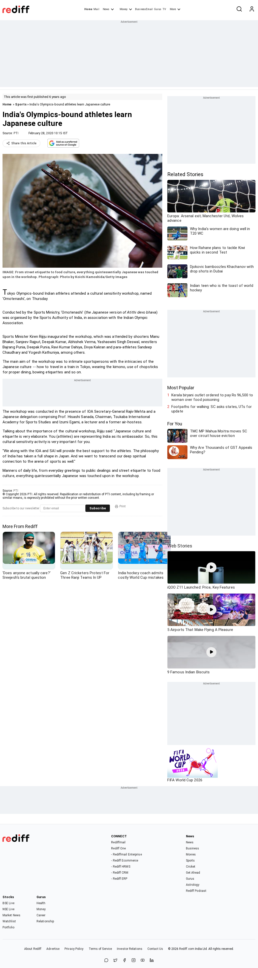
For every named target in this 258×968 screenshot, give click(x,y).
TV (164, 9)
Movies (191, 854)
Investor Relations (129, 949)
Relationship (45, 921)
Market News (11, 915)
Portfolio (8, 927)
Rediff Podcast (196, 891)
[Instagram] (134, 960)
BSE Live (8, 903)
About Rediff (32, 949)
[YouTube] (143, 960)
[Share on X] (115, 960)
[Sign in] (251, 9)
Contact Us (155, 949)
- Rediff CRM (119, 872)
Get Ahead (193, 872)
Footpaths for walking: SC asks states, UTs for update (211, 408)
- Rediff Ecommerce (124, 860)
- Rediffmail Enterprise (126, 854)
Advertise (52, 949)
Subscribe (97, 508)
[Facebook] (124, 960)
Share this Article (24, 143)
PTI (16, 133)
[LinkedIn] (152, 960)
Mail (96, 9)
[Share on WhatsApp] (106, 960)
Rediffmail (118, 842)
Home (88, 9)
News (106, 9)
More (173, 9)
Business (192, 848)
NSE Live (8, 909)
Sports (20, 104)
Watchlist (9, 921)
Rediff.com (186, 949)
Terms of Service (100, 949)
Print (122, 506)
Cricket (191, 866)
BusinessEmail (144, 9)
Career (41, 915)
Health (41, 903)
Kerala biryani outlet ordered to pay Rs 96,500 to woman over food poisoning (212, 397)
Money (123, 9)
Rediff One (118, 848)
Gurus (158, 9)
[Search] (239, 9)
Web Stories (179, 545)
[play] (211, 567)
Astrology (193, 885)
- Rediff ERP (119, 878)
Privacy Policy (73, 949)
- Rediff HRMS (120, 866)
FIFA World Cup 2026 (184, 780)
